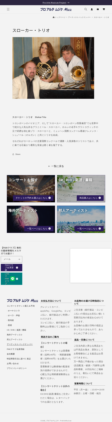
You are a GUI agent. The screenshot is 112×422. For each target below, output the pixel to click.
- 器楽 (9, 325)
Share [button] (17, 154)
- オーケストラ (13, 310)
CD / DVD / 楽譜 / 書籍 (16, 330)
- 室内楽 (10, 320)
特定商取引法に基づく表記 (19, 358)
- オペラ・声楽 (13, 315)
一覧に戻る (57, 166)
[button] (8, 9)
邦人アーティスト (15, 339)
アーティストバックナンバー (79, 17)
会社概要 (11, 354)
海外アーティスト (15, 334)
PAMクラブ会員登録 (9, 267)
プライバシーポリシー (17, 368)
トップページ (60, 17)
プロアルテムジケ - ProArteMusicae (59, 421)
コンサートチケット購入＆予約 (21, 306)
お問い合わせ (13, 363)
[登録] (19, 259)
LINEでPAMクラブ (7, 279)
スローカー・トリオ (101, 17)
